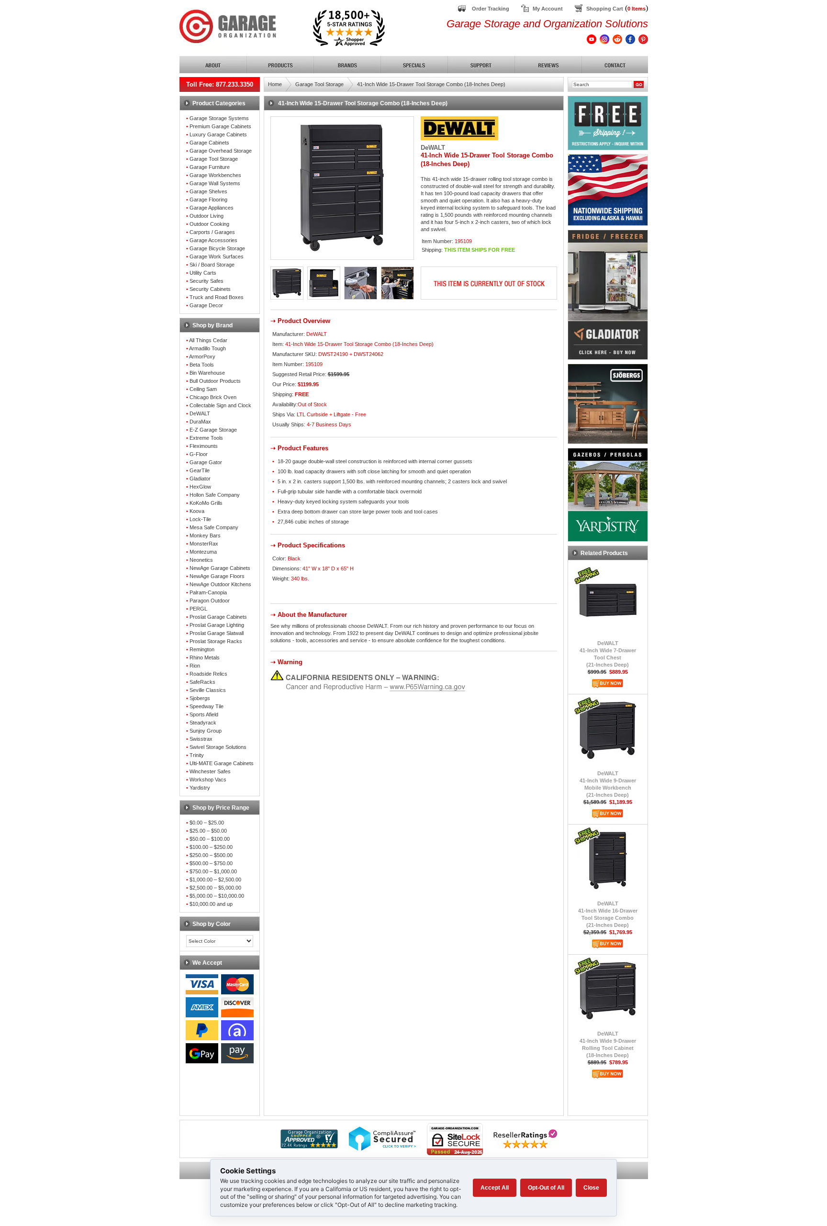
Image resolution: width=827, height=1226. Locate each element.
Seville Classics (208, 690)
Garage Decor (206, 305)
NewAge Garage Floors (217, 576)
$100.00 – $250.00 (211, 847)
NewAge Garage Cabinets (220, 568)
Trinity (197, 755)
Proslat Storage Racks (216, 641)
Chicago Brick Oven (213, 397)
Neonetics (201, 560)
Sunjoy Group (206, 731)
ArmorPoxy (202, 356)
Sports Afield (204, 714)
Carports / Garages (212, 232)
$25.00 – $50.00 (208, 831)
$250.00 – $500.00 (211, 855)
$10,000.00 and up (211, 904)
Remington (202, 649)
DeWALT (200, 413)
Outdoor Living (207, 216)
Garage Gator (206, 462)
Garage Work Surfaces (217, 256)
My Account (548, 8)
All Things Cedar (208, 340)
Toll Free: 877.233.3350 (219, 84)
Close (591, 1187)
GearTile (200, 470)
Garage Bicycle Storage (217, 248)
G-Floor (199, 454)
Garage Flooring (208, 199)
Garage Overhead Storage (221, 151)
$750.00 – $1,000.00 (213, 871)
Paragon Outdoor (210, 600)
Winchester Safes (210, 771)
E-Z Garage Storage (213, 430)
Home (275, 84)
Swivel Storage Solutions (218, 747)
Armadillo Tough (207, 348)
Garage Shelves (208, 191)
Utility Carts (203, 273)
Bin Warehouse (207, 373)
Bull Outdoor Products (215, 381)
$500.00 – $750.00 (211, 863)
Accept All (495, 1187)
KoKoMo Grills (206, 503)
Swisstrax (201, 739)
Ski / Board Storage (212, 264)
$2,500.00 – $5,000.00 (215, 888)
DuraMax (200, 421)
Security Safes (207, 281)
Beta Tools (202, 365)
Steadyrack (203, 722)
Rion (195, 666)
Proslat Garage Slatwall (217, 633)
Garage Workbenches (215, 175)
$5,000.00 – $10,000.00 (217, 896)
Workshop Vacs (208, 779)
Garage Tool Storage (214, 159)
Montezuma (203, 552)
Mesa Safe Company (214, 527)
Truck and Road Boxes (217, 297)
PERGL (198, 609)
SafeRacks (202, 682)
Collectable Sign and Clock (220, 405)
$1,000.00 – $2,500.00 (215, 879)
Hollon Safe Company (215, 495)
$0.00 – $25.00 (207, 822)
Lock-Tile (200, 519)
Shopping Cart (604, 8)
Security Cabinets (210, 289)
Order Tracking (490, 8)
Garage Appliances (212, 208)
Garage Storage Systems (219, 118)
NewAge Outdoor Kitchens (220, 584)
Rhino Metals (205, 657)
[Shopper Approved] (309, 1146)
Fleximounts (204, 446)
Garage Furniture (210, 167)
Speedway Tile (207, 706)
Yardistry (200, 788)
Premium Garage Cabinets (220, 126)
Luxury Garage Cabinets (218, 134)
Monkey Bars (205, 535)
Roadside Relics (208, 674)
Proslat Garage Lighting (217, 625)
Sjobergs (200, 698)
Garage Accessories (213, 240)
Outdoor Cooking (209, 224)
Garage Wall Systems (215, 183)
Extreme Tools (206, 438)
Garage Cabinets (209, 142)
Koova (197, 511)
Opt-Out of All (546, 1187)
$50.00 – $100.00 (210, 839)
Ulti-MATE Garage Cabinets (222, 763)
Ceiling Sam (203, 389)
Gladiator (200, 478)
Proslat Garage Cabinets (218, 617)
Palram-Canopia (208, 592)
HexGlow (200, 487)
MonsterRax (204, 543)
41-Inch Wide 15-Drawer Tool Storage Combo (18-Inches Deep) (431, 84)
